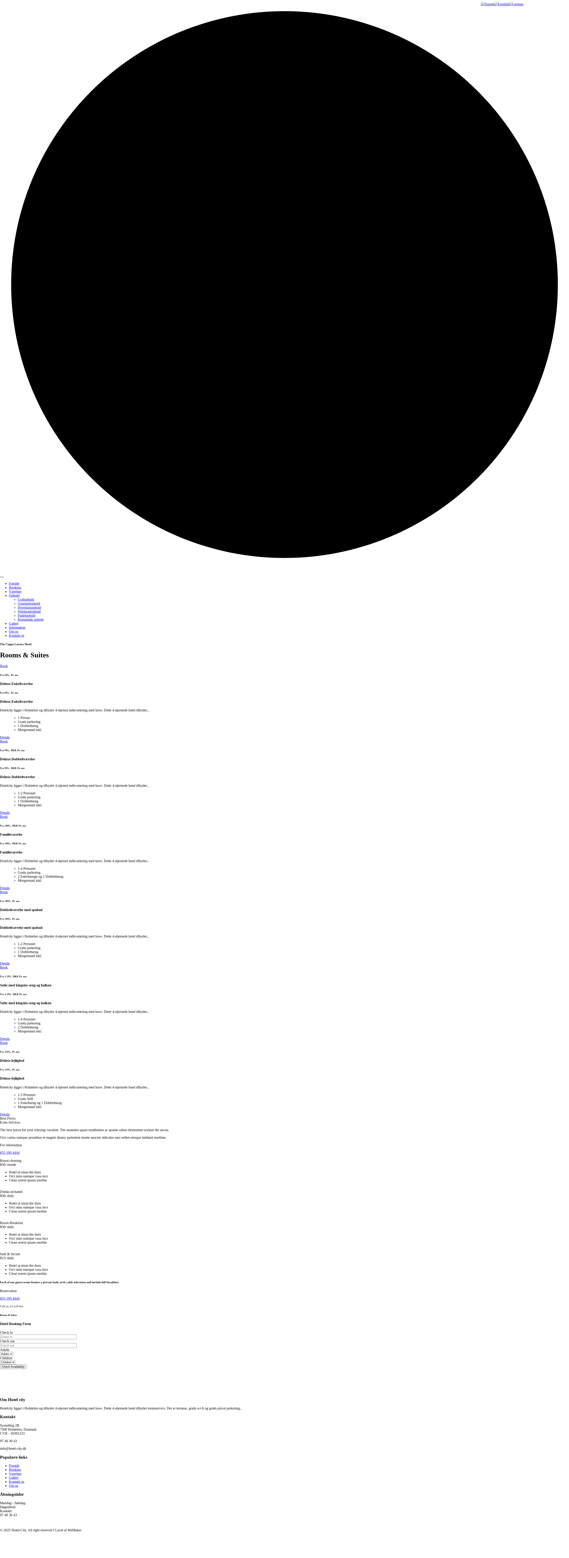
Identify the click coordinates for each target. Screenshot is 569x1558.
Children (6, 1358)
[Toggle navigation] (2, 577)
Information (17, 627)
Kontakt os (16, 635)
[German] (516, 4)
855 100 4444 (10, 1152)
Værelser (15, 591)
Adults (4, 1350)
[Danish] (487, 4)
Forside (14, 583)
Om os (13, 631)
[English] (501, 4)
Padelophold (26, 615)
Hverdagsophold (29, 607)
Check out (7, 1341)
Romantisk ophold (31, 619)
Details (5, 737)
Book (4, 666)
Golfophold (26, 599)
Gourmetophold (29, 603)
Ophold (14, 595)
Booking (15, 587)
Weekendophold (29, 611)
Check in (6, 1332)
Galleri (13, 623)
